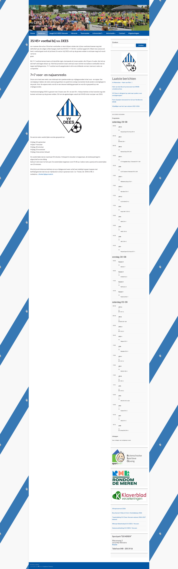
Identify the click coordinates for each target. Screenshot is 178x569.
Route (114, 544)
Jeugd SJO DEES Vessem (58, 33)
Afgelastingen (133, 33)
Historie (74, 33)
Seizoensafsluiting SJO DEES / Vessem (124, 528)
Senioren (41, 33)
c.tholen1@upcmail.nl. (45, 174)
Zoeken (115, 42)
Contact (122, 33)
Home (32, 33)
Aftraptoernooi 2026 (119, 508)
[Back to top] (173, 564)
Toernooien (84, 33)
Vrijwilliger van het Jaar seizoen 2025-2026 (125, 106)
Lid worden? (97, 33)
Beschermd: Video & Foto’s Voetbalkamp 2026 (127, 513)
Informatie (110, 33)
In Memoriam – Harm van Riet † (122, 82)
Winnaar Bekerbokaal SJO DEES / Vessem (125, 524)
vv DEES (36, 22)
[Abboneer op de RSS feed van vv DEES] (31, 2)
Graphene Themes (48, 566)
